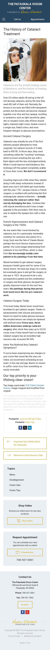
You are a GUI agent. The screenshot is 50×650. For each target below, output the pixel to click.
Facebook (23, 612)
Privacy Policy (14, 636)
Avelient (37, 636)
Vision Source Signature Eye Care (25, 622)
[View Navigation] (5, 19)
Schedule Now (27, 552)
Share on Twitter (25, 428)
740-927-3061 (28, 593)
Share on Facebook (20, 428)
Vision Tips (30, 422)
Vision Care (15, 485)
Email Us (25, 605)
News (12, 474)
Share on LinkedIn (30, 428)
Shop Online (27, 521)
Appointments (37, 19)
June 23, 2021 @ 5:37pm (30, 419)
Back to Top (25, 643)
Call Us (17, 19)
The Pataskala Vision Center (32, 630)
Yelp (27, 612)
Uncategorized (16, 480)
